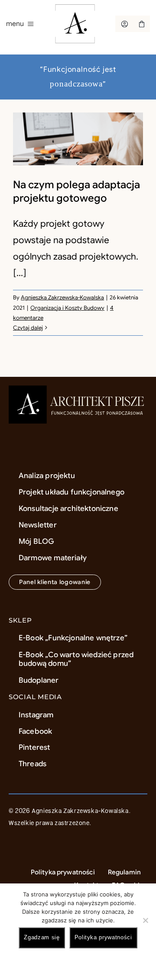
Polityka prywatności (103, 937)
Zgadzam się (41, 937)
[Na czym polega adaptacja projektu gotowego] (78, 138)
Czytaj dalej (28, 327)
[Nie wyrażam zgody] (145, 920)
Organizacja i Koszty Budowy (67, 308)
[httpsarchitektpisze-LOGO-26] (78, 389)
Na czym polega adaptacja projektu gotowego (76, 191)
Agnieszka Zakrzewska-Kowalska (62, 297)
